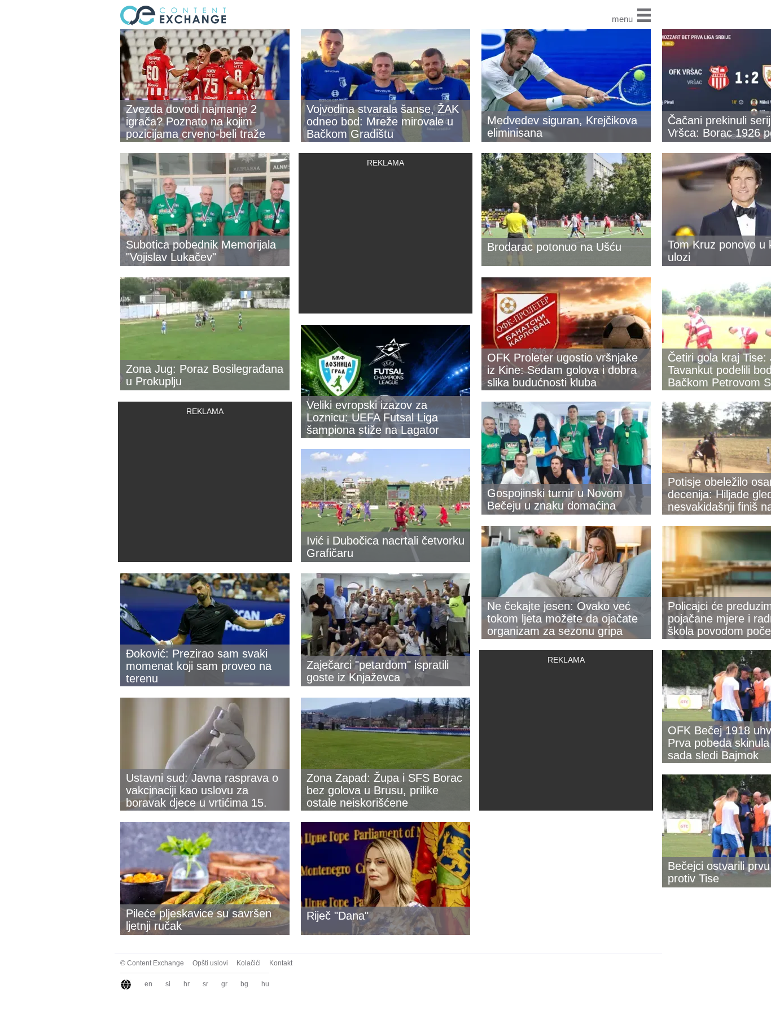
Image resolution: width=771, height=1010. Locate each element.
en (148, 984)
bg (244, 984)
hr (186, 984)
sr (205, 984)
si (167, 984)
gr (224, 984)
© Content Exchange (152, 963)
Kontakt (280, 963)
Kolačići (248, 963)
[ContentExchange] (171, 15)
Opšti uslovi (210, 963)
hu (265, 984)
